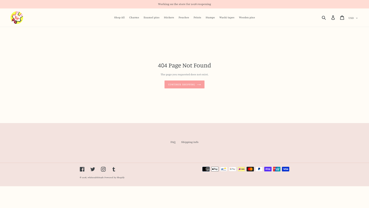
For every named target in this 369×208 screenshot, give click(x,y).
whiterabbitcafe (96, 177)
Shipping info (190, 142)
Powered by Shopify (114, 177)
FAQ (172, 142)
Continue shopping (181, 84)
